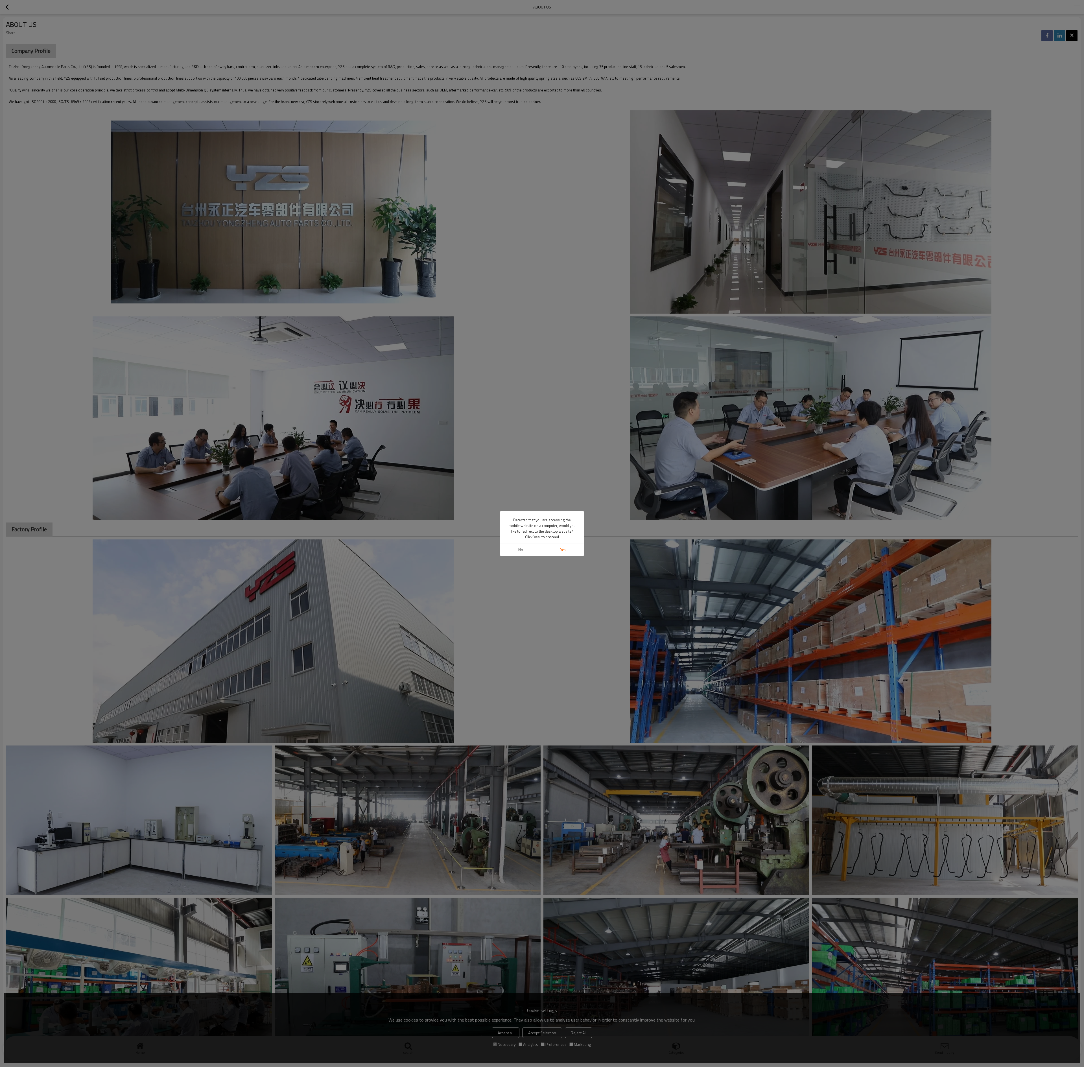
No (520, 549)
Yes (563, 549)
